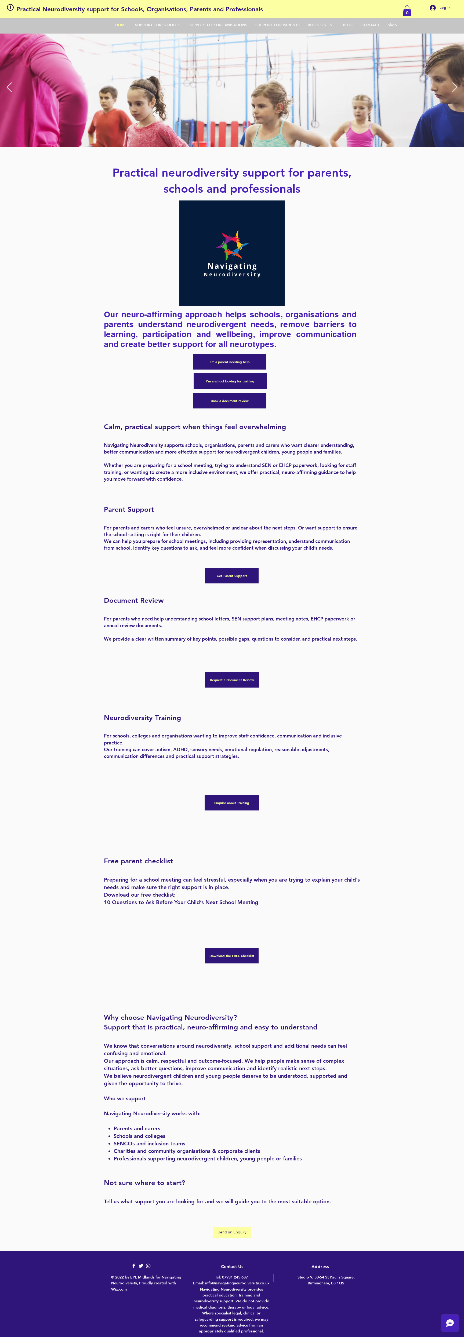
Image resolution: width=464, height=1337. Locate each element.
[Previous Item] (9, 87)
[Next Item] (455, 87)
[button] (407, 10)
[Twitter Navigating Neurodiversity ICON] (141, 1266)
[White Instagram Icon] (148, 1266)
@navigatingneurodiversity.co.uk (241, 1283)
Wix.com (119, 1289)
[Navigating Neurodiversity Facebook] (134, 1266)
